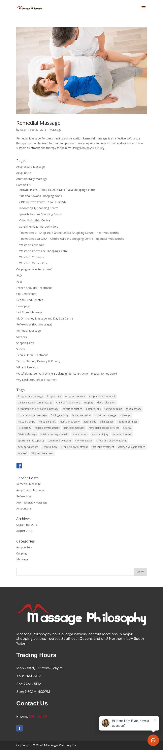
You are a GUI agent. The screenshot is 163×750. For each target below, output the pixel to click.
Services (21, 337)
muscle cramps (26, 421)
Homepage (23, 306)
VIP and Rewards (27, 367)
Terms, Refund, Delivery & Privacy (38, 361)
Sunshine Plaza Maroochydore (38, 226)
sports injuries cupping (31, 440)
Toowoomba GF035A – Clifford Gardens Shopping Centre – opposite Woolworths (71, 239)
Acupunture (23, 173)
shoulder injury (99, 434)
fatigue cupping (113, 409)
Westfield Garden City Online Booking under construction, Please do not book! (66, 373)
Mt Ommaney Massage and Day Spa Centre (44, 318)
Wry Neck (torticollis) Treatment (36, 380)
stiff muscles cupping (59, 440)
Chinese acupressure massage (35, 402)
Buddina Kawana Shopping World (40, 196)
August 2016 (24, 531)
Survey (20, 349)
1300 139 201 (38, 716)
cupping (88, 402)
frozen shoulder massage (32, 415)
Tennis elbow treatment (74, 447)
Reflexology (24, 428)
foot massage (134, 409)
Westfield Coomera (31, 257)
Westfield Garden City (33, 263)
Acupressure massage (30, 396)
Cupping (21, 553)
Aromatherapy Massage (31, 179)
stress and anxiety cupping (111, 440)
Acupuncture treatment (102, 396)
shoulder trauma (121, 434)
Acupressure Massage (30, 167)
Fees (19, 281)
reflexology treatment (47, 428)
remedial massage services (104, 428)
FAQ (19, 275)
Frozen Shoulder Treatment (34, 288)
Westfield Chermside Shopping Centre (43, 251)
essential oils (93, 409)
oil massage (107, 421)
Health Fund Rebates (29, 300)
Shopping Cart (25, 343)
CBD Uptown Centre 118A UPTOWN (42, 202)
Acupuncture (54, 396)
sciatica (127, 428)
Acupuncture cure (75, 396)
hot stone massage (105, 415)
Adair (23, 129)
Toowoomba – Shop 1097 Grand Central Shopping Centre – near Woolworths (69, 233)
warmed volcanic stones (131, 447)
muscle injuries (47, 421)
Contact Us (23, 185)
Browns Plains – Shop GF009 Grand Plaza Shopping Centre (57, 190)
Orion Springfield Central (34, 220)
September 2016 (27, 525)
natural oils (89, 421)
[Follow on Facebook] (19, 728)
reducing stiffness (127, 421)
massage (125, 415)
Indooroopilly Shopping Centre (38, 208)
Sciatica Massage (27, 434)
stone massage (83, 440)
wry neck (23, 453)
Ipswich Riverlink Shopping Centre (40, 214)
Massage (55, 129)
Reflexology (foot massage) (34, 324)
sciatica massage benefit (54, 434)
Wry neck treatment (42, 453)
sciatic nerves (79, 434)
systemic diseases (28, 447)
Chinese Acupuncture (68, 402)
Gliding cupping (59, 415)
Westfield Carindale (31, 245)
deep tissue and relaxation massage (38, 409)
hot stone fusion (81, 415)
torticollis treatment (103, 447)
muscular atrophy (70, 421)
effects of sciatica (72, 409)
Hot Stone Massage (29, 312)
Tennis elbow (49, 447)
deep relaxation (106, 402)
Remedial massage (74, 428)
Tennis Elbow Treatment (32, 355)
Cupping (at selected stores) (34, 269)
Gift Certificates (26, 294)
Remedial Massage (38, 122)
